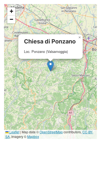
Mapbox (33, 136)
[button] (50, 66)
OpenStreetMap (51, 132)
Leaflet (14, 132)
